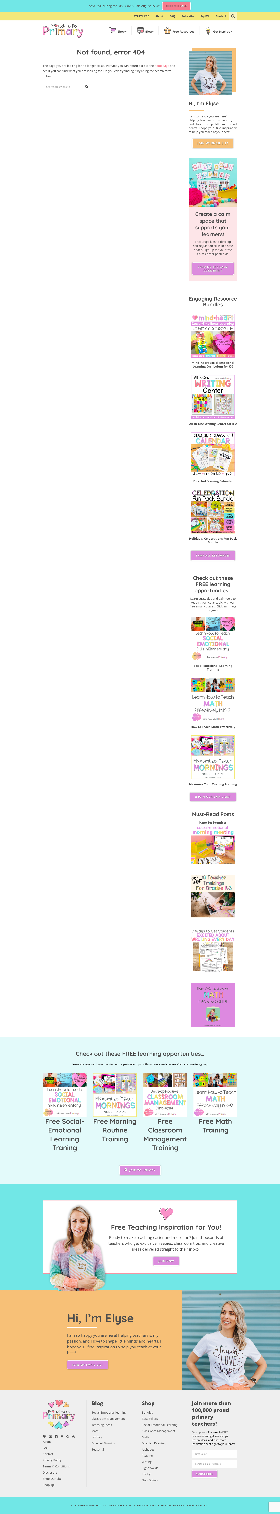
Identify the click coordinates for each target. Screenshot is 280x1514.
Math (95, 1431)
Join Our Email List (214, 797)
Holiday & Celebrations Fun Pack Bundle (213, 540)
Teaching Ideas (102, 1425)
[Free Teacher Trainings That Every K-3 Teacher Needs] (213, 896)
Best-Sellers (150, 1419)
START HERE (141, 16)
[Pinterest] (68, 1436)
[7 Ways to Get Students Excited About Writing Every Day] (213, 951)
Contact (221, 16)
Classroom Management (108, 1419)
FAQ (172, 16)
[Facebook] (57, 1436)
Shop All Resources (213, 555)
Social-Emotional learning (109, 1412)
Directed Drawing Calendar (213, 481)
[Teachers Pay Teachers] (45, 1436)
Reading (147, 1456)
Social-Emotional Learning (159, 1425)
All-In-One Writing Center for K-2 (213, 424)
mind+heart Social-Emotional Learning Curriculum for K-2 (213, 364)
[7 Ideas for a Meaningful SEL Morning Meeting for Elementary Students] (213, 842)
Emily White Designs (195, 1505)
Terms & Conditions (56, 1466)
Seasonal (98, 1449)
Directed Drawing (103, 1443)
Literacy (97, 1437)
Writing (147, 1462)
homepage (162, 66)
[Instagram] (63, 1436)
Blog (148, 31)
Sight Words (150, 1468)
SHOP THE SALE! (176, 6)
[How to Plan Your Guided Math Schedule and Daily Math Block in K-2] (213, 1005)
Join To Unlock (142, 1170)
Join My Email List (213, 143)
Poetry (146, 1474)
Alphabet (148, 1449)
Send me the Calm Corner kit (213, 268)
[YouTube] (74, 1436)
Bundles (147, 1412)
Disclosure (50, 1472)
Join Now (166, 1261)
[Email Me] (51, 1436)
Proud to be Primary (63, 31)
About (159, 16)
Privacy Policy (52, 1460)
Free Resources (183, 31)
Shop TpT (49, 1485)
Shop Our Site (52, 1479)
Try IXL (205, 16)
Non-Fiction (150, 1480)
